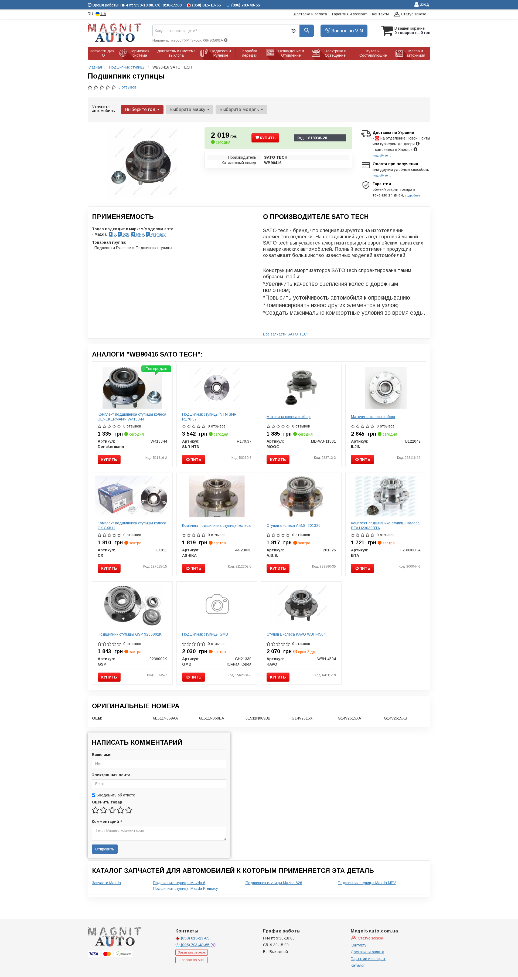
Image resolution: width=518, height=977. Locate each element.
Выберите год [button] (141, 109)
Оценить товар (107, 802)
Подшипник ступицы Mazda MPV (367, 883)
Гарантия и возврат (349, 14)
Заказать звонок (192, 952)
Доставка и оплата (310, 14)
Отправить (104, 849)
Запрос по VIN (346, 30)
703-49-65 (195, 945)
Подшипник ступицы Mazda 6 (179, 883)
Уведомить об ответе (116, 795)
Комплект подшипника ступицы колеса (216, 525)
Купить (267, 138)
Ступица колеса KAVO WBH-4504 (296, 634)
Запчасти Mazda (106, 883)
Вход (424, 4)
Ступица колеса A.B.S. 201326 (294, 525)
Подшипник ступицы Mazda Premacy (185, 888)
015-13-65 (195, 938)
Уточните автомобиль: (104, 108)
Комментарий (106, 821)
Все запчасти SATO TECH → (288, 334)
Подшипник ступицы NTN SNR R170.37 (209, 416)
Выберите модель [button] (240, 109)
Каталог (358, 965)
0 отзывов (127, 87)
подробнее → (382, 155)
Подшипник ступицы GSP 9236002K (130, 634)
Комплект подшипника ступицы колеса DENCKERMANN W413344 (132, 416)
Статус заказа (413, 14)
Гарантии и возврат (368, 958)
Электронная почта (111, 775)
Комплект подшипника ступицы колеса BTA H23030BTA (385, 525)
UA (103, 14)
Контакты (380, 14)
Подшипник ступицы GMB (205, 634)
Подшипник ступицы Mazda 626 (274, 883)
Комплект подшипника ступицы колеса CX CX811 (132, 525)
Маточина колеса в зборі (289, 417)
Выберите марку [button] (188, 109)
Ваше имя (101, 754)
